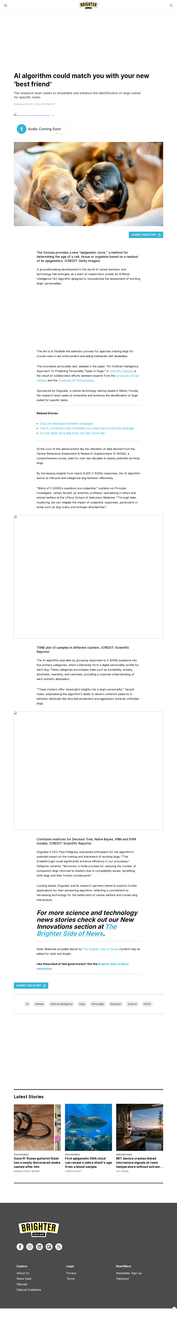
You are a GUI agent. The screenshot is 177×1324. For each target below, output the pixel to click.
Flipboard (122, 1278)
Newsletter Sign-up (129, 1273)
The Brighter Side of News (100, 949)
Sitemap (22, 1284)
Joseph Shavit (73, 1171)
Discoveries (21, 1154)
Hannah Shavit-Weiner (27, 1171)
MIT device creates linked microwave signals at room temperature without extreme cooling (139, 1162)
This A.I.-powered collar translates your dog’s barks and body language (87, 428)
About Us (23, 1273)
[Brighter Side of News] (88, 5)
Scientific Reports (121, 371)
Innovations (124, 1154)
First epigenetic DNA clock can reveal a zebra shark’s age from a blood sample (88, 1162)
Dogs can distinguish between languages (66, 423)
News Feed (24, 1278)
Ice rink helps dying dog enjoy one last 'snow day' (72, 433)
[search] (171, 5)
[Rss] (58, 1246)
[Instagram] (29, 1246)
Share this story (144, 234)
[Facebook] (20, 1246)
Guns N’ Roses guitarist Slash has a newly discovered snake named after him (37, 1162)
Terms (70, 1278)
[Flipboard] (49, 1246)
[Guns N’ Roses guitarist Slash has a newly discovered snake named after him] (37, 1127)
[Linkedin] (39, 1246)
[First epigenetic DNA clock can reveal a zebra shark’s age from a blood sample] (88, 1127)
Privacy (71, 1273)
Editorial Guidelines (29, 1289)
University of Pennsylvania (75, 380)
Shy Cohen (122, 1171)
